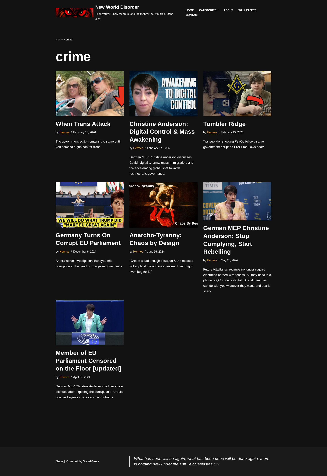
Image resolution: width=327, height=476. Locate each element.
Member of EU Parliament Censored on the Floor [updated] (88, 360)
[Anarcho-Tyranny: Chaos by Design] (163, 205)
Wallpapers (247, 10)
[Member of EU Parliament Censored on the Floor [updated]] (90, 322)
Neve (59, 461)
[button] (218, 10)
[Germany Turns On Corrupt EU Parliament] (90, 205)
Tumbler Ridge (224, 123)
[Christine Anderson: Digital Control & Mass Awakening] (163, 93)
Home (190, 10)
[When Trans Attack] (90, 93)
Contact (192, 15)
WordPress (91, 461)
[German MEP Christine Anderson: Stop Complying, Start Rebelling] (237, 201)
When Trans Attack (83, 123)
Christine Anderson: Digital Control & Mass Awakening (162, 131)
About (228, 10)
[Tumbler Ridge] (237, 93)
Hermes (64, 132)
